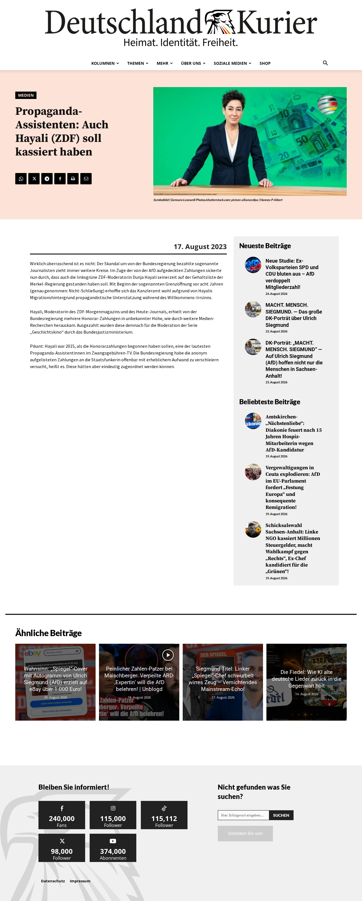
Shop (265, 63)
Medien (26, 95)
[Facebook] (60, 178)
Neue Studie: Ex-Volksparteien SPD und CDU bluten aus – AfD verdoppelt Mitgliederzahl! (292, 274)
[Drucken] (73, 178)
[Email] (86, 178)
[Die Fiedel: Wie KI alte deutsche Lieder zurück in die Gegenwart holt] (306, 682)
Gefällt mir (62, 803)
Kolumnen (103, 63)
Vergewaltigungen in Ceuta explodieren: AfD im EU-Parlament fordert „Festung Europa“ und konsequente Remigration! (293, 487)
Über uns (191, 63)
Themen (135, 63)
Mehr (162, 63)
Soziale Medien (230, 63)
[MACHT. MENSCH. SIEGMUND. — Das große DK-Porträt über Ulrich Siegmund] (253, 309)
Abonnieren (113, 836)
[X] (34, 178)
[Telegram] (47, 178)
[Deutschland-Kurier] (181, 28)
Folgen (113, 803)
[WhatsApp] (21, 178)
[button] (325, 64)
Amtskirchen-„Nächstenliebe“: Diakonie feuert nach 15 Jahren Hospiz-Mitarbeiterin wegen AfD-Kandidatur (294, 433)
